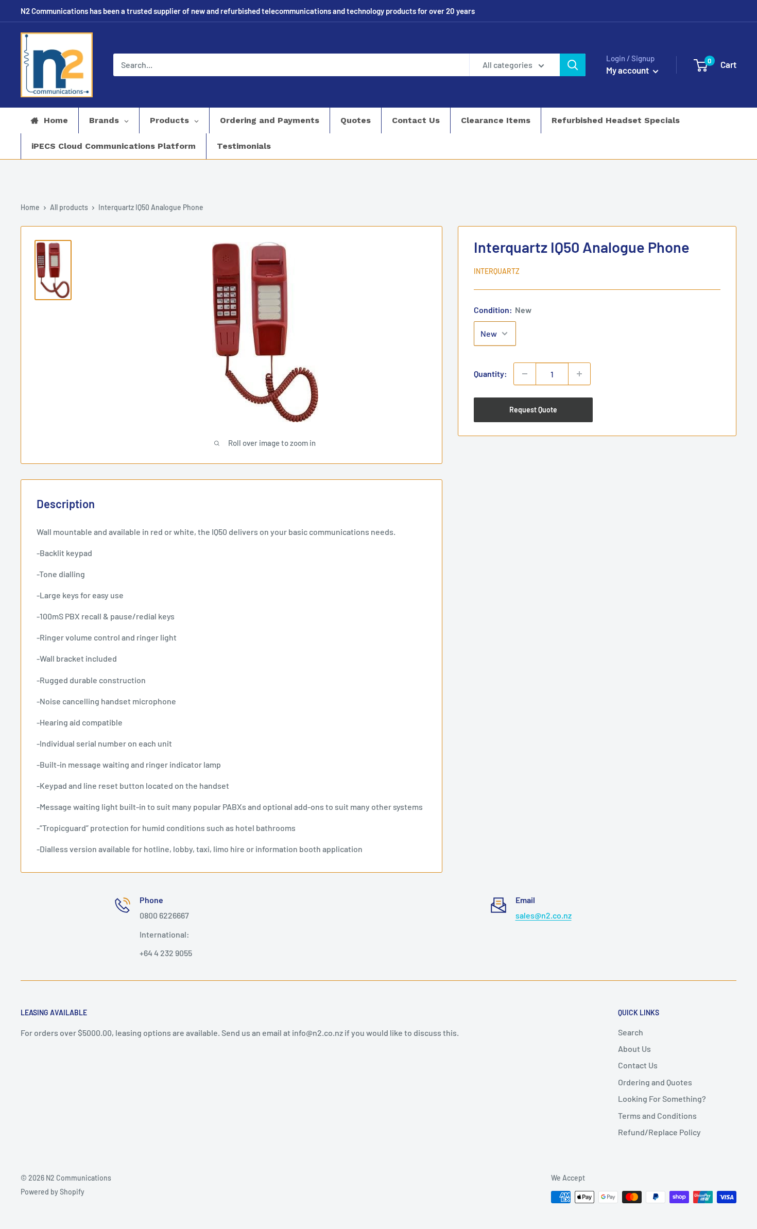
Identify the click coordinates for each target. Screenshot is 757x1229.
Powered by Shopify (52, 1191)
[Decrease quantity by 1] (525, 374)
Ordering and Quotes (655, 1082)
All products (69, 207)
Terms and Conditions (657, 1115)
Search (630, 1032)
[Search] (573, 65)
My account (628, 70)
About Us (634, 1048)
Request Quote (533, 409)
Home (30, 207)
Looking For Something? (662, 1098)
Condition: (502, 310)
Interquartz (497, 271)
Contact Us (638, 1065)
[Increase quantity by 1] (579, 374)
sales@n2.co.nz (543, 915)
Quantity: (490, 373)
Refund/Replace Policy (659, 1132)
